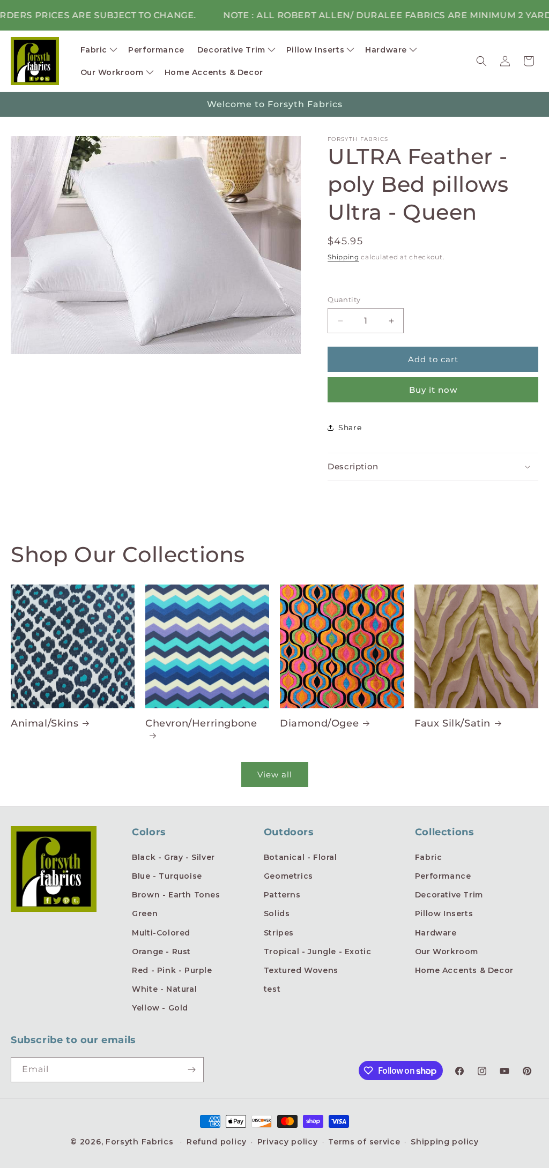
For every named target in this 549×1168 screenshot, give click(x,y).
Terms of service (364, 1142)
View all (274, 774)
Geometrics (288, 876)
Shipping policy (445, 1142)
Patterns (282, 895)
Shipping (343, 257)
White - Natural (164, 989)
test (272, 989)
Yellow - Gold (160, 1008)
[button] (98, 50)
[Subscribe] (191, 1069)
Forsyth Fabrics (141, 1142)
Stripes (279, 933)
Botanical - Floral (300, 857)
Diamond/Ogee (319, 723)
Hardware (436, 933)
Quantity (344, 299)
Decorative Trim (449, 895)
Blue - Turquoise (167, 876)
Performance (443, 876)
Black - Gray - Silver (173, 857)
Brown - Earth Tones (176, 895)
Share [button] (349, 427)
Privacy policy (287, 1142)
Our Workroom (446, 951)
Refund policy (217, 1142)
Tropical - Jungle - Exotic (318, 951)
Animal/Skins (44, 723)
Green (145, 913)
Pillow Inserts (444, 913)
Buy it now (433, 390)
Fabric (428, 857)
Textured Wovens (301, 970)
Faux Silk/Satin (452, 723)
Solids (277, 913)
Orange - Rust (161, 951)
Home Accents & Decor (464, 970)
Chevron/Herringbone (201, 723)
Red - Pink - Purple (172, 970)
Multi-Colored (161, 933)
